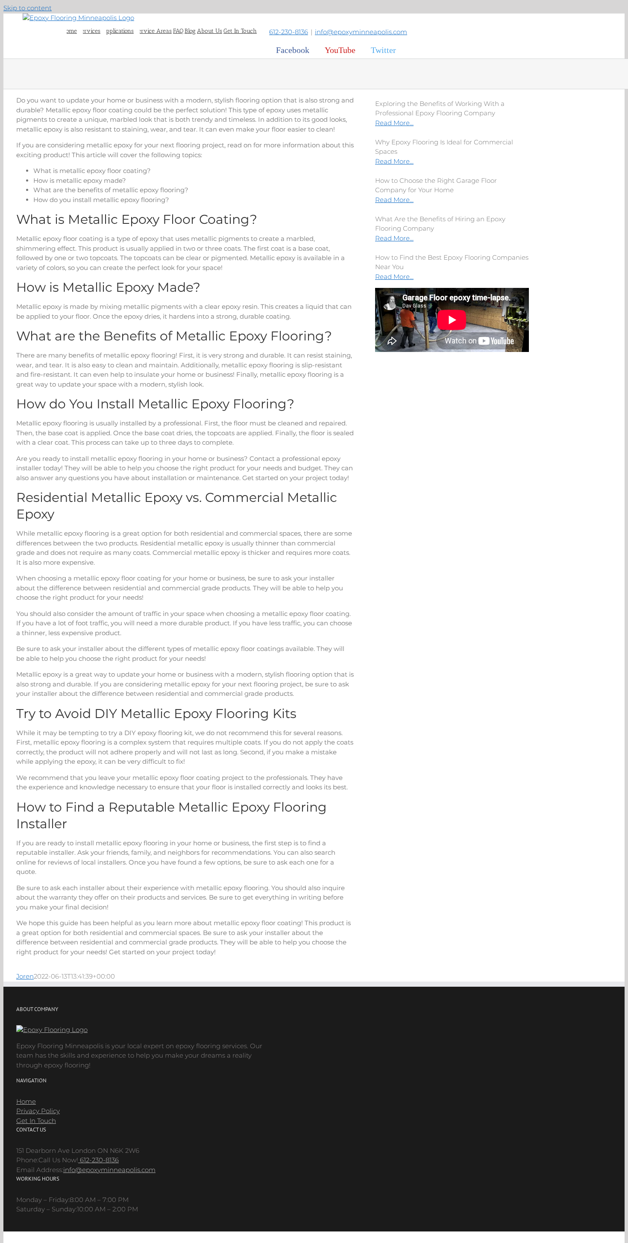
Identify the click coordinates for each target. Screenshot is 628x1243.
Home (26, 1101)
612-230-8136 (288, 32)
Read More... (394, 123)
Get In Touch (36, 1121)
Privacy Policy (38, 1111)
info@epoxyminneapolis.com (361, 32)
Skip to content (27, 8)
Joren (25, 976)
